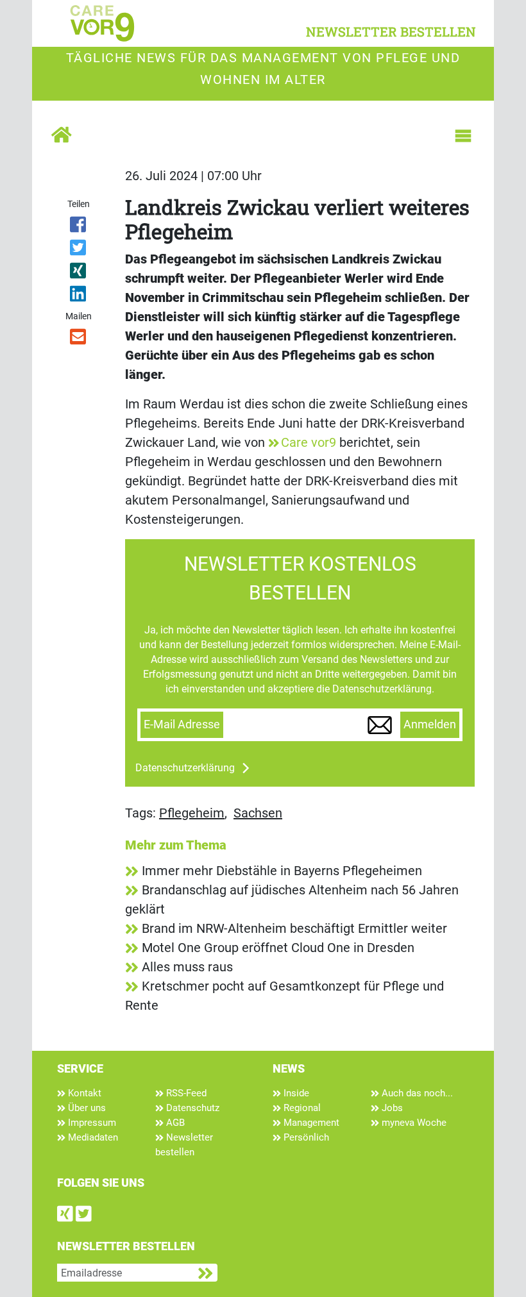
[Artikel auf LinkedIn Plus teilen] (78, 296)
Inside (295, 1093)
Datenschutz (191, 1108)
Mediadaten (91, 1137)
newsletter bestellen (391, 31)
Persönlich (305, 1137)
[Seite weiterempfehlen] (78, 339)
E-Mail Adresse (182, 724)
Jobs (391, 1108)
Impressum (90, 1122)
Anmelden (429, 724)
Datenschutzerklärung (185, 768)
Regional (301, 1108)
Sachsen (257, 813)
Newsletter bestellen (184, 1145)
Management (310, 1122)
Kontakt (83, 1093)
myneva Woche (412, 1122)
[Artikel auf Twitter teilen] (78, 250)
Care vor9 (308, 442)
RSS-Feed (185, 1093)
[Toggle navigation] (463, 135)
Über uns (85, 1108)
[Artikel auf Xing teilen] (78, 273)
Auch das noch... (416, 1093)
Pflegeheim (192, 813)
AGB (174, 1122)
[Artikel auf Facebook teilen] (78, 226)
